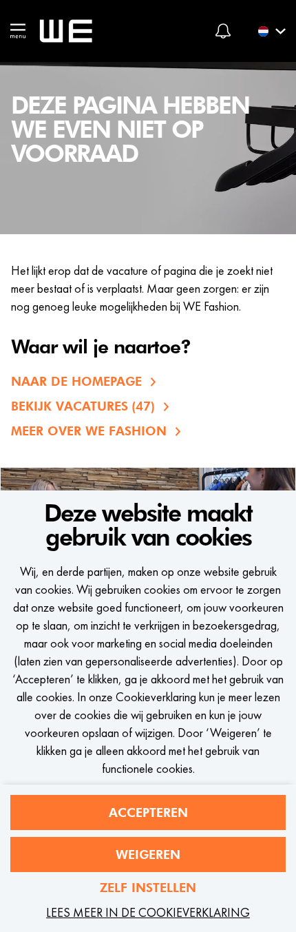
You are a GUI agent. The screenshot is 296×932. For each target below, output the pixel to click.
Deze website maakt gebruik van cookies (148, 526)
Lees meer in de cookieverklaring (148, 912)
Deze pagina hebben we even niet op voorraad (130, 130)
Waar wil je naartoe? (101, 348)
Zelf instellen (148, 887)
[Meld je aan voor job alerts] (223, 31)
